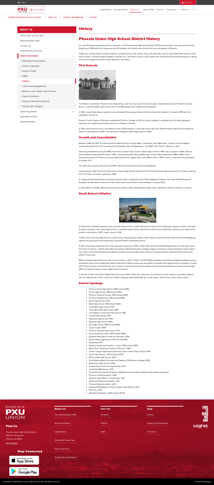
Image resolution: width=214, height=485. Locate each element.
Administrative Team (30, 40)
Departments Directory (31, 51)
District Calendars (31, 66)
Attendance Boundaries (34, 61)
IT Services (151, 432)
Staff (103, 432)
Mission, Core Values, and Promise (39, 91)
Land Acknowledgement (34, 86)
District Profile (29, 71)
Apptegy (208, 482)
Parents (104, 423)
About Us (134, 10)
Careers (160, 10)
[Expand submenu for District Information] (73, 56)
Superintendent (27, 121)
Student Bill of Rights (33, 106)
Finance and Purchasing (157, 423)
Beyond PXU (148, 10)
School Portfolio (121, 10)
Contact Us (25, 46)
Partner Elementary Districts (36, 101)
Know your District (62, 423)
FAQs (25, 76)
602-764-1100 (12, 443)
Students (104, 414)
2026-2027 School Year (32, 35)
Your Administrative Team (66, 414)
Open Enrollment (31, 96)
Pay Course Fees (62, 449)
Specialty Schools (28, 116)
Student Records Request (66, 457)
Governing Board (28, 111)
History (93, 17)
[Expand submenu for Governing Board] (73, 111)
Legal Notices (106, 10)
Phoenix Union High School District (25, 17)
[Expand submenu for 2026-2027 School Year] (73, 35)
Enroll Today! (38, 10)
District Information (73, 17)
